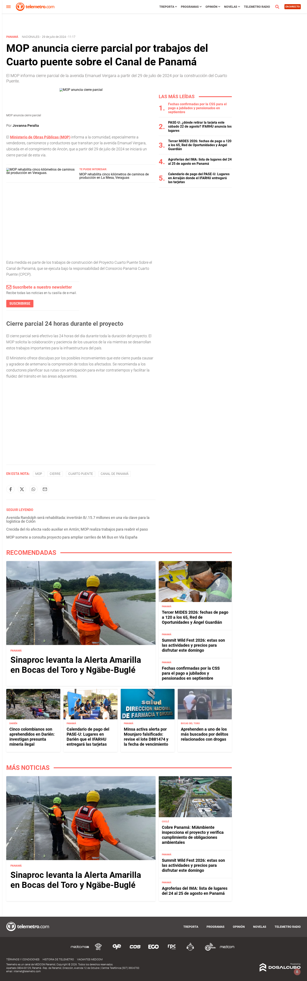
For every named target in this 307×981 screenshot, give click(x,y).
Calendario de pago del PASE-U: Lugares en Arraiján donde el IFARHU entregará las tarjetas (199, 178)
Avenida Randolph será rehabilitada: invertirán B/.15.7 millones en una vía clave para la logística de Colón (78, 519)
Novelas (230, 6)
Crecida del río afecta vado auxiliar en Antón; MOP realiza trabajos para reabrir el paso (77, 529)
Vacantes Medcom (90, 959)
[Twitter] (22, 489)
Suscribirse (19, 303)
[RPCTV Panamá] (98, 950)
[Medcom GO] (80, 950)
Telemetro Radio (257, 6)
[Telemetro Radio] (208, 950)
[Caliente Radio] (190, 950)
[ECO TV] (153, 950)
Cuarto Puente (80, 474)
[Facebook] (10, 489)
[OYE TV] (117, 950)
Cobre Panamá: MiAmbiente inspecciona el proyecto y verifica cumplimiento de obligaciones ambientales (193, 835)
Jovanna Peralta (26, 125)
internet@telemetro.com (27, 971)
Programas (190, 6)
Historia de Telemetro (58, 959)
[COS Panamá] (135, 950)
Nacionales (30, 36)
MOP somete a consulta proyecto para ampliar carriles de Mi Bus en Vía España (71, 537)
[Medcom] (227, 950)
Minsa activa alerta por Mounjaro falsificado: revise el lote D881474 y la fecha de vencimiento (146, 737)
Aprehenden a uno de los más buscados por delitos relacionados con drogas (204, 734)
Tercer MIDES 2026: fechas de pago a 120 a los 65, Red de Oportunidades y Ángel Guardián (199, 145)
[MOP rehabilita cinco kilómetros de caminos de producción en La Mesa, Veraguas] (41, 173)
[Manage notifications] (297, 971)
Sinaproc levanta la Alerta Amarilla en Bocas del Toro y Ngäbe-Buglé (75, 665)
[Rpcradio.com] (172, 950)
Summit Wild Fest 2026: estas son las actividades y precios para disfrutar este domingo (193, 645)
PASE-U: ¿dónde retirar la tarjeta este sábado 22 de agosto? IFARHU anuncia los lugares (200, 126)
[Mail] (45, 489)
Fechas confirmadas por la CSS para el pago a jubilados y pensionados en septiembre (197, 108)
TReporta (166, 6)
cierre (55, 474)
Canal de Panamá (114, 474)
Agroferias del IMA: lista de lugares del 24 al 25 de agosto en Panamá (200, 161)
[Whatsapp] (33, 489)
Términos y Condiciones (22, 959)
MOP (38, 474)
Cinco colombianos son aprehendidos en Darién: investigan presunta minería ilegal (32, 737)
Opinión (211, 6)
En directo (292, 6)
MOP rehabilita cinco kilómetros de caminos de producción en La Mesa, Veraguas (114, 176)
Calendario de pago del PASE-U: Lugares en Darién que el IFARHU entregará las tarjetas (88, 737)
